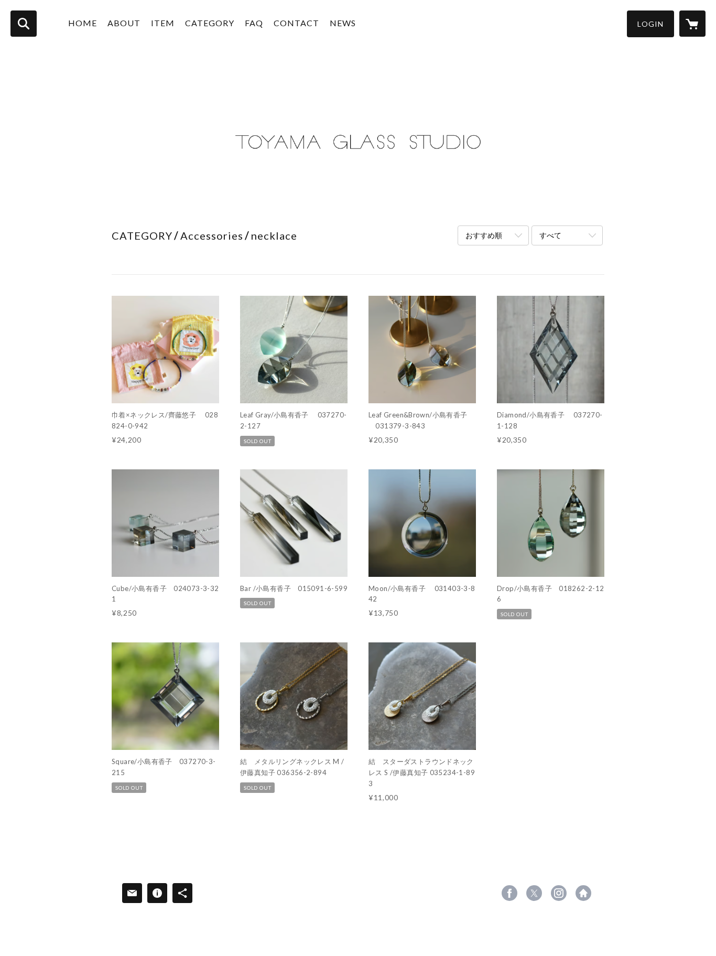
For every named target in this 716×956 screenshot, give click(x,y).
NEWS (343, 23)
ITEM (163, 23)
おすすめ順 (483, 235)
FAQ (254, 23)
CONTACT (296, 23)
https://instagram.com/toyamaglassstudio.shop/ (559, 893)
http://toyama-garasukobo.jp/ (583, 893)
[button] (650, 23)
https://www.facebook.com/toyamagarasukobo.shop (509, 893)
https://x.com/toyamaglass (534, 893)
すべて (550, 235)
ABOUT (123, 23)
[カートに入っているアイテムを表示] (692, 23)
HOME (82, 23)
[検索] (23, 23)
